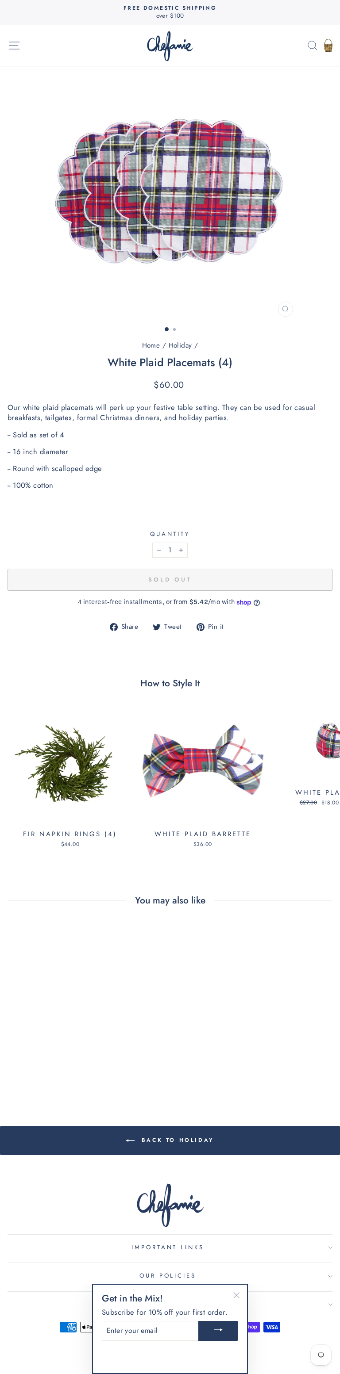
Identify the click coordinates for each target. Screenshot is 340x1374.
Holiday (180, 345)
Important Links (168, 1247)
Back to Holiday (176, 1140)
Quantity (170, 534)
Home (151, 345)
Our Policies (168, 1275)
